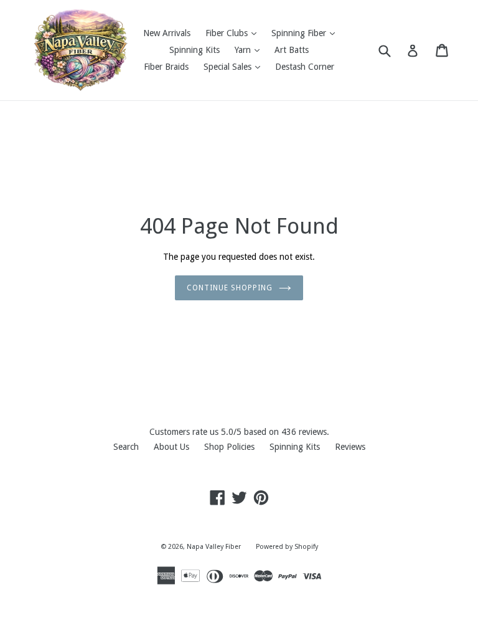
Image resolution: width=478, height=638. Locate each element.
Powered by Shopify (287, 547)
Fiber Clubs (234, 32)
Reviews (350, 447)
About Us (171, 447)
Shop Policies (229, 447)
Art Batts (291, 50)
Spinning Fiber (306, 32)
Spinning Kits (194, 50)
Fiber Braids (166, 67)
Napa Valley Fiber (214, 547)
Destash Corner (304, 67)
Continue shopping (229, 287)
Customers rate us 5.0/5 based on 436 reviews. (239, 432)
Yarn (250, 49)
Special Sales (235, 66)
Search (126, 447)
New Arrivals (166, 33)
